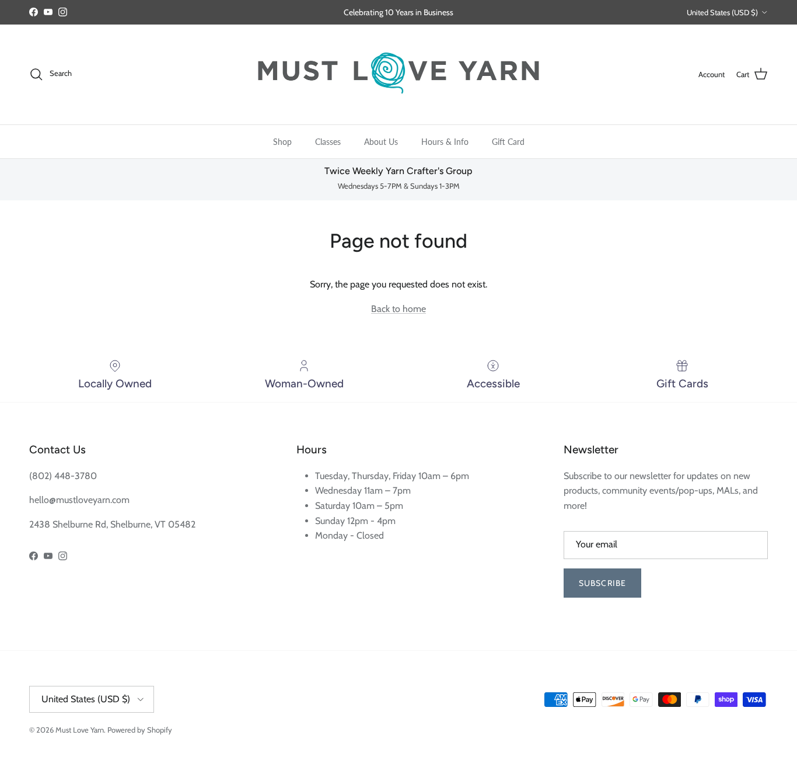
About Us (381, 141)
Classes (328, 141)
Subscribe (602, 583)
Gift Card (508, 141)
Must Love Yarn (79, 729)
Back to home (398, 308)
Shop (282, 141)
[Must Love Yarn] (398, 74)
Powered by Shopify (139, 729)
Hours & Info (445, 141)
